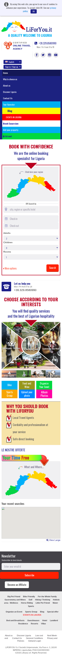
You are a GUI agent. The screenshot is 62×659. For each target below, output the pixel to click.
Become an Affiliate (16, 585)
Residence (23, 624)
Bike (9, 385)
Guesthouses (33, 620)
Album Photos (44, 394)
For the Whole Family (47, 596)
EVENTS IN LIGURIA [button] (13, 117)
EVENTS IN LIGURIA (32, 615)
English (11, 62)
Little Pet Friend (43, 603)
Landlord (54, 620)
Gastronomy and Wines (15, 600)
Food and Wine (27, 385)
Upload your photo (27, 393)
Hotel (44, 620)
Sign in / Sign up (11, 66)
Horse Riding (27, 603)
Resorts (34, 624)
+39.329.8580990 (47, 43)
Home (5, 72)
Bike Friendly (29, 596)
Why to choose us (10, 79)
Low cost (39, 635)
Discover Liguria (9, 91)
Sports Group (9, 393)
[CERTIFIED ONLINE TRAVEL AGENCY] (7, 45)
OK (34, 11)
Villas (43, 624)
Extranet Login (34, 641)
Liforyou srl (26, 653)
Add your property (10, 129)
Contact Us (7, 98)
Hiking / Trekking (42, 600)
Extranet (8, 136)
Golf (30, 600)
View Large (54, 540)
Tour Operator (9, 104)
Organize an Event (14, 612)
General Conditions (34, 638)
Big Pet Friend (13, 596)
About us (6, 85)
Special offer (53, 612)
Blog (42, 612)
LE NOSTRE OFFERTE (13, 450)
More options (10, 268)
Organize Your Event (44, 385)
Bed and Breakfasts (15, 620)
